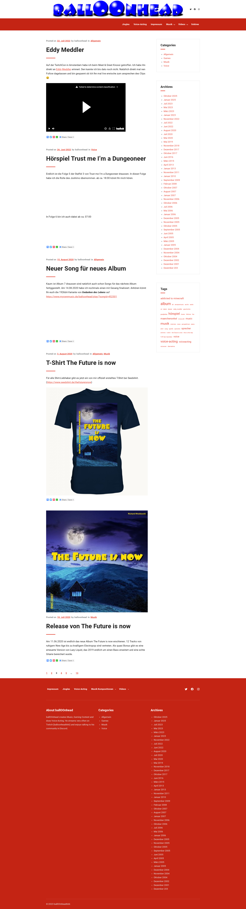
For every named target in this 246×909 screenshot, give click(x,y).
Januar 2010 (170, 176)
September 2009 (172, 180)
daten (165, 309)
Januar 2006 (170, 214)
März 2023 (169, 111)
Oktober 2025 (170, 96)
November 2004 (171, 252)
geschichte (186, 309)
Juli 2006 (168, 206)
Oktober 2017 (170, 153)
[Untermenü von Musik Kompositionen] (115, 689)
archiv (187, 304)
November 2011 (171, 172)
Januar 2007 (170, 195)
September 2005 (172, 229)
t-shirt (169, 333)
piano (192, 324)
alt (173, 304)
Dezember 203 (171, 268)
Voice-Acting (80, 689)
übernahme (171, 346)
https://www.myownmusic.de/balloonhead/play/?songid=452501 (81, 296)
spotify (171, 329)
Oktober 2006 (170, 203)
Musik (107, 354)
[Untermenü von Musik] (174, 24)
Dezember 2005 (171, 218)
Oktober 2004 (170, 256)
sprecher (186, 328)
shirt (162, 329)
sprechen (177, 329)
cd (161, 309)
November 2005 (171, 222)
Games (167, 58)
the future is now (177, 333)
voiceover (164, 346)
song (166, 329)
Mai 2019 (168, 141)
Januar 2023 (170, 115)
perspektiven (186, 324)
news (179, 324)
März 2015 (169, 161)
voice (176, 336)
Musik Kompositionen (102, 689)
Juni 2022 (168, 126)
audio (191, 304)
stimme (163, 333)
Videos (122, 689)
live (193, 314)
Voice (94, 149)
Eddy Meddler (65, 49)
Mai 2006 (168, 210)
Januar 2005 (170, 245)
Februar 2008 (170, 183)
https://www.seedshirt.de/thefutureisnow (69, 382)
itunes (183, 314)
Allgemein (96, 41)
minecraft (181, 319)
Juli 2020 (168, 134)
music (189, 318)
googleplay (164, 314)
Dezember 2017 (171, 149)
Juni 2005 (168, 233)
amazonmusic (179, 304)
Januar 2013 (170, 168)
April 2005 (169, 237)
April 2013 (169, 164)
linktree (188, 314)
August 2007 (170, 191)
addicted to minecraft (172, 298)
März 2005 (169, 241)
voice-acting (169, 341)
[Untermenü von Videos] (187, 24)
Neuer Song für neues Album (86, 268)
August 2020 (170, 130)
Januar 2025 (170, 100)
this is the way (188, 333)
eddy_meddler (177, 309)
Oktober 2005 (170, 226)
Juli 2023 (168, 103)
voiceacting (185, 341)
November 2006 (171, 199)
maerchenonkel (169, 318)
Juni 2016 (168, 157)
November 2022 (171, 119)
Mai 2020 (168, 138)
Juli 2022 (168, 122)
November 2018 (171, 145)
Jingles (66, 689)
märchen (173, 324)
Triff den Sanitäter (166, 337)
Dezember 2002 (171, 260)
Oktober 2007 (170, 187)
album (166, 304)
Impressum (52, 689)
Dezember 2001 (171, 264)
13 (77, 673)
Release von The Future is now (88, 626)
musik (165, 323)
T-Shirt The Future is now (81, 362)
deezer (170, 309)
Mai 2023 (168, 107)
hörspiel (174, 314)
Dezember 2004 (171, 248)
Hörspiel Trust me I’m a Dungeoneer (96, 158)
